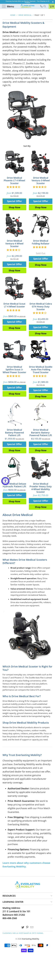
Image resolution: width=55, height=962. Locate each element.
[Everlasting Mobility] (27, 6)
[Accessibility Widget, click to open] (5, 481)
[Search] (45, 6)
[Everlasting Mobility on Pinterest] (27, 927)
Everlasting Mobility (30, 939)
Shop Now (14, 207)
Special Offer (14, 201)
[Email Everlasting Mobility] (32, 927)
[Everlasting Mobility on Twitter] (23, 927)
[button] (13, 186)
